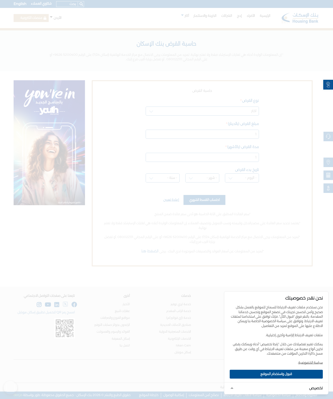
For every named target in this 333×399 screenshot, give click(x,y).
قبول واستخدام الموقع (276, 374)
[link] (328, 85)
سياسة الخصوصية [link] (310, 362)
